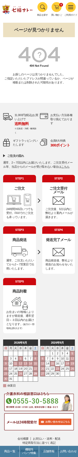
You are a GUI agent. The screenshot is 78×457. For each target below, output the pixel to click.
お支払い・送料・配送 (47, 438)
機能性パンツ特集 (29, 451)
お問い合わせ (68, 451)
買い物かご (56, 15)
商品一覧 (9, 451)
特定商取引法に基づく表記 (39, 442)
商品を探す (42, 15)
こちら (65, 166)
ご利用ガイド (70, 15)
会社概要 (22, 438)
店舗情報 (48, 451)
